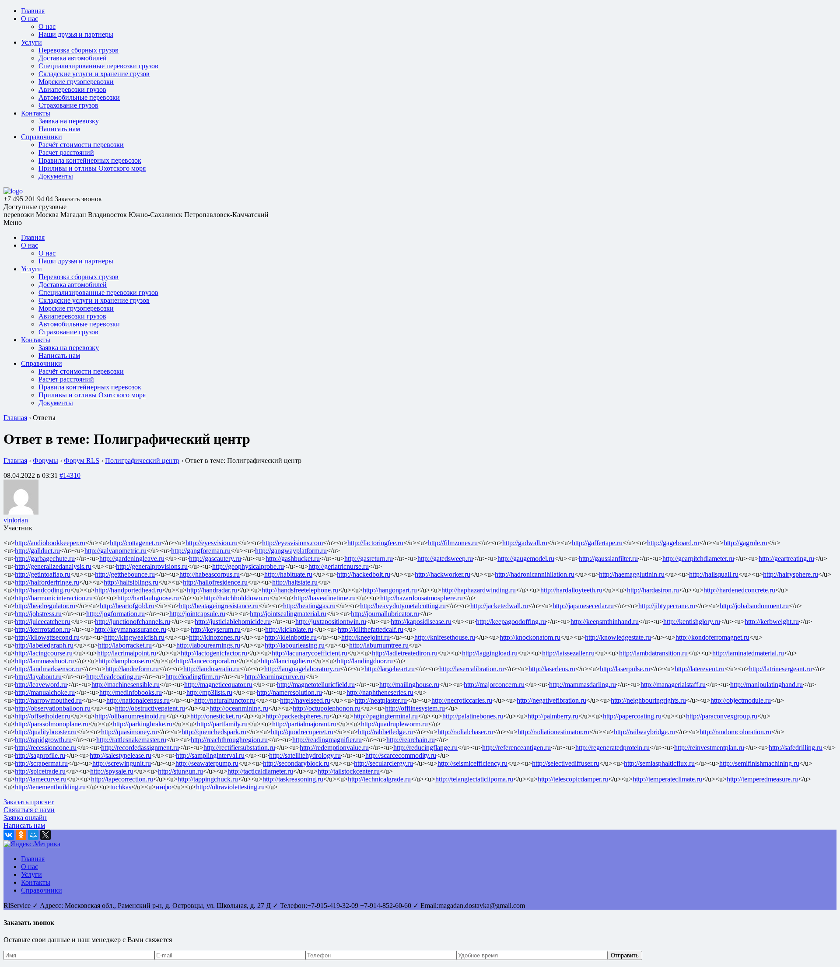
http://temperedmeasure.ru (762, 779)
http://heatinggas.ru (309, 606)
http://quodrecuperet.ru (302, 732)
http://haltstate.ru (295, 582)
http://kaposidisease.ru (421, 621)
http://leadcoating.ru (113, 676)
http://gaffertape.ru (597, 543)
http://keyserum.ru (216, 629)
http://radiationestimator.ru (553, 732)
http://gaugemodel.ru (525, 558)
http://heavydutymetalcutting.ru (403, 606)
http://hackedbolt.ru (363, 574)
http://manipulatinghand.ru (766, 684)
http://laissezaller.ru (568, 653)
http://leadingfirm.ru (192, 676)
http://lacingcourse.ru (44, 653)
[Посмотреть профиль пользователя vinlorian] (21, 512)
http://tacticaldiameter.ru (260, 771)
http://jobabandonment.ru (754, 606)
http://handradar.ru (212, 590)
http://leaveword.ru (41, 684)
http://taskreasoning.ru (292, 779)
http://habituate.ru (288, 574)
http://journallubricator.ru (385, 613)
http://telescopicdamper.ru (573, 779)
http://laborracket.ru (125, 645)
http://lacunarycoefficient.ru (309, 653)
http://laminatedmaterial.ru (748, 653)
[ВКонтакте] (9, 835)
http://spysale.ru (111, 771)
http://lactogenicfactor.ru (214, 653)
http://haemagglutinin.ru (632, 574)
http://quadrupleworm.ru (394, 724)
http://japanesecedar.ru (583, 606)
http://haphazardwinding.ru (478, 590)
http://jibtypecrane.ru (666, 606)
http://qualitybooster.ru (46, 732)
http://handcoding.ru (42, 590)
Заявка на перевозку (68, 121)
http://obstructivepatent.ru (150, 708)
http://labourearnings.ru (208, 645)
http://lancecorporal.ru (206, 661)
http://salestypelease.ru (120, 755)
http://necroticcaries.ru (461, 700)
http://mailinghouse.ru (409, 684)
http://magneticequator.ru (218, 684)
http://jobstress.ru (38, 613)
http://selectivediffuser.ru (565, 763)
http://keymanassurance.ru (130, 629)
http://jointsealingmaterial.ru (288, 613)
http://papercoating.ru (632, 716)
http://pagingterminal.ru (386, 716)
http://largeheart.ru (389, 669)
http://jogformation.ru (115, 613)
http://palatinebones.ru (472, 716)
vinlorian (16, 520)
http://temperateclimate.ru (667, 779)
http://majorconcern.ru (494, 684)
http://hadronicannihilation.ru (534, 574)
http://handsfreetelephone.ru (300, 590)
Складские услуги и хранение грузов (94, 73)
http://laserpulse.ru (625, 669)
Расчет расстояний (66, 152)
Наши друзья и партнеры (75, 34)
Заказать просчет (29, 802)
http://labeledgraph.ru (44, 645)
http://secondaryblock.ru (296, 763)
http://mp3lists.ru (209, 692)
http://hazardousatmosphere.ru (421, 598)
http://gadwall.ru (524, 543)
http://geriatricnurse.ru (338, 566)
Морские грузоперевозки (76, 81)
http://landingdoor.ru (365, 661)
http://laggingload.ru (490, 653)
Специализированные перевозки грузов (98, 66)
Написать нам (59, 129)
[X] (45, 835)
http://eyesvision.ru (212, 543)
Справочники (41, 136)
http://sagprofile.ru (40, 755)
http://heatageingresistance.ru (219, 606)
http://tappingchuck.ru (208, 779)
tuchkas (120, 787)
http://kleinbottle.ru (291, 637)
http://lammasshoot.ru (44, 661)
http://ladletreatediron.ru (405, 653)
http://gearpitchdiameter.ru (698, 558)
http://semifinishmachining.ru (759, 763)
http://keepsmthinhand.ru (604, 621)
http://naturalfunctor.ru (225, 700)
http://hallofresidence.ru (215, 582)
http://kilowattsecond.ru (47, 637)
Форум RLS (81, 460)
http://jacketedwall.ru (499, 606)
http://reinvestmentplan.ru (709, 747)
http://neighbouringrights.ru (648, 700)
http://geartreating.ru (786, 558)
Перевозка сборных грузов (78, 50)
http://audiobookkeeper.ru (50, 543)
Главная (33, 10)
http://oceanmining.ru (239, 708)
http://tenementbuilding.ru (50, 787)
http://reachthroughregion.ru (229, 739)
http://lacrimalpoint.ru (126, 653)
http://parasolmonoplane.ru (51, 724)
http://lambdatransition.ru (653, 653)
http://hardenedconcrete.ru (739, 590)
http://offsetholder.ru (42, 716)
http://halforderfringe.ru (47, 582)
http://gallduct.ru (37, 550)
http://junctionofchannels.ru (132, 621)
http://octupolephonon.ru (326, 708)
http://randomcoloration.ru (735, 732)
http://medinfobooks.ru (130, 692)
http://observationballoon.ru (53, 708)
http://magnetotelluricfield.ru (316, 684)
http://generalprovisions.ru (152, 566)
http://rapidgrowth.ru (43, 739)
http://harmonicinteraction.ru (54, 598)
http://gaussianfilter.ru (608, 558)
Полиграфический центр (142, 460)
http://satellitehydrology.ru (305, 755)
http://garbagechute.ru (45, 558)
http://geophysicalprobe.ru (248, 566)
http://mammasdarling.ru (582, 684)
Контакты (35, 113)
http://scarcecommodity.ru (400, 755)
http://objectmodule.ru (740, 700)
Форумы (45, 460)
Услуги (31, 42)
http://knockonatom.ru (530, 637)
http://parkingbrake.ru (142, 724)
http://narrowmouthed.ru (48, 700)
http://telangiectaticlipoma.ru (474, 779)
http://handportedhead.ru (128, 590)
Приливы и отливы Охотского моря (92, 168)
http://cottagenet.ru (135, 543)
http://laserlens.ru (551, 669)
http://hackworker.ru (442, 574)
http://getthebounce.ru (125, 574)
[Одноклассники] (21, 835)
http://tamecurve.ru (40, 779)
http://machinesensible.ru (125, 684)
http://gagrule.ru (745, 543)
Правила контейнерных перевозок (89, 160)
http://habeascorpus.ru (209, 574)
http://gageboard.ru (673, 543)
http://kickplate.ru (289, 629)
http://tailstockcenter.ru (349, 771)
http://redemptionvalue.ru (334, 747)
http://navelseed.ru (305, 700)
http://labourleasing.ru (295, 645)
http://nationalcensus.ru (138, 700)
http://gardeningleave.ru (131, 558)
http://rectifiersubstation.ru (239, 747)
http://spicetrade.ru (40, 771)
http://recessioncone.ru (46, 747)
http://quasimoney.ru (129, 732)
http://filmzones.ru (453, 543)
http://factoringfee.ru (375, 543)
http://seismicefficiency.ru (473, 763)
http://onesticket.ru (215, 716)
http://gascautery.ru (215, 558)
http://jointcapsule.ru (197, 613)
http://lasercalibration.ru (471, 669)
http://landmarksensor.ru (48, 669)
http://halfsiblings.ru (131, 582)
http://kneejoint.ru (365, 637)
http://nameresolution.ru (289, 692)
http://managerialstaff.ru (673, 684)
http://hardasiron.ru (653, 590)
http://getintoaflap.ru (42, 574)
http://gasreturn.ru (368, 558)
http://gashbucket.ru (293, 558)
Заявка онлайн (25, 817)
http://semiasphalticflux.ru (659, 763)
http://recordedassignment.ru (140, 747)
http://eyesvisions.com (292, 543)
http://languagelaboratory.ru (302, 669)
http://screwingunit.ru (121, 763)
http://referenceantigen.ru (516, 747)
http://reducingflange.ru (425, 747)
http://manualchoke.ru (45, 692)
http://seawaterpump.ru (206, 763)
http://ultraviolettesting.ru (230, 787)
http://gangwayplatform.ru (291, 550)
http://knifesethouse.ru (444, 637)
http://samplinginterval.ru (210, 755)
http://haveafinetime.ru (325, 598)
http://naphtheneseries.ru (379, 692)
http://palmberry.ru (553, 716)
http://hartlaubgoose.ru (148, 598)
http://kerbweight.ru (772, 621)
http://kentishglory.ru (691, 621)
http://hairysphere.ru (790, 574)
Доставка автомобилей (72, 58)
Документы (55, 176)
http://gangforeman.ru (201, 550)
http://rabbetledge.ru (385, 732)
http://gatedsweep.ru (445, 558)
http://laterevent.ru (699, 669)
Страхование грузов (68, 105)
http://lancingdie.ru (286, 661)
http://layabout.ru (38, 676)
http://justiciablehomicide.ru (233, 621)
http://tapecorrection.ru (122, 779)
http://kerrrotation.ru (42, 629)
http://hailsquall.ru (713, 574)
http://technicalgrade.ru (379, 779)
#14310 (70, 475)
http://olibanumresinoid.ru (130, 716)
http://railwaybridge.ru (644, 732)
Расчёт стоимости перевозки (81, 144)
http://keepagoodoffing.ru (511, 621)
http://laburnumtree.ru (379, 645)
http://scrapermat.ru (41, 763)
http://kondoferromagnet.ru (712, 637)
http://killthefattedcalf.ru (370, 629)
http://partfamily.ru (222, 724)
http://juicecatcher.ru (42, 621)
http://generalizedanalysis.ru (53, 566)
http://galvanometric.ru (115, 550)
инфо (164, 787)
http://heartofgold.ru (127, 606)
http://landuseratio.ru (211, 669)
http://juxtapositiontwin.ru (330, 621)
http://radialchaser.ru (465, 732)
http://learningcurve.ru (275, 676)
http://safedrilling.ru (795, 747)
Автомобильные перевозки (79, 97)
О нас (29, 18)
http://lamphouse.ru (124, 661)
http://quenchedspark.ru (214, 732)
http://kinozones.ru (214, 637)
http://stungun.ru (180, 771)
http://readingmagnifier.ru (327, 739)
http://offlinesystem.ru (415, 708)
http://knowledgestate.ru (618, 637)
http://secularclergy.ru (383, 763)
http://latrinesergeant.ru (780, 669)
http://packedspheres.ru (297, 716)
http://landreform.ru (132, 669)
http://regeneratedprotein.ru (612, 747)
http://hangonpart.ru (390, 590)
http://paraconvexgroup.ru (721, 716)
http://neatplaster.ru (381, 700)
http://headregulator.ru (45, 606)
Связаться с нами (29, 809)
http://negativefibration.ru (551, 700)
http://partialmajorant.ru (304, 724)
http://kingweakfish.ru (134, 637)
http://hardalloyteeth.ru (571, 590)
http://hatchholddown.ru (236, 598)
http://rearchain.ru (410, 739)
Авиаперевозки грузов (72, 89)
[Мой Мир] (33, 835)
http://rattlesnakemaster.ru (131, 739)
